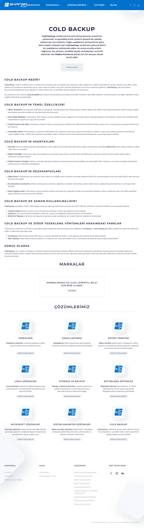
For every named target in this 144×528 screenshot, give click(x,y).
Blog (113, 5)
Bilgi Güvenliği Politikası (13, 480)
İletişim (99, 5)
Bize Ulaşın (72, 67)
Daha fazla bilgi (26, 353)
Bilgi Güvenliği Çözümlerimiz (85, 497)
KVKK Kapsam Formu (47, 476)
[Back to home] (15, 5)
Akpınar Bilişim (134, 522)
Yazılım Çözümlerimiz (82, 504)
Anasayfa (33, 5)
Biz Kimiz (7, 473)
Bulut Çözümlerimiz (81, 484)
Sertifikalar (8, 476)
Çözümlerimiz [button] (76, 5)
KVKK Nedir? (44, 473)
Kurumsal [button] (52, 5)
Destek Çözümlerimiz (82, 487)
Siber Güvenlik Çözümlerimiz (85, 473)
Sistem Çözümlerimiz (82, 480)
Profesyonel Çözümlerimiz (84, 501)
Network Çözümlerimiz (83, 476)
